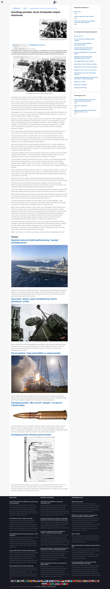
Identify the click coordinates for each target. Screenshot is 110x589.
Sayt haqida (38, 586)
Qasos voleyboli (76, 533)
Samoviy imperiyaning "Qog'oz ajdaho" (84, 16)
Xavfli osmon (77, 11)
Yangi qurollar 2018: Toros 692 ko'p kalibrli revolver (22, 550)
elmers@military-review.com (37, 45)
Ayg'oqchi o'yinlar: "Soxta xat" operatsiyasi (85, 70)
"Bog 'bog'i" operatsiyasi (80, 105)
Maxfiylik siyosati (51, 586)
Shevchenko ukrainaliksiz (80, 84)
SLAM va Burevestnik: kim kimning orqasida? (85, 67)
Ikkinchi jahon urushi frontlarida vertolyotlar (85, 64)
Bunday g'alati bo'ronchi (80, 87)
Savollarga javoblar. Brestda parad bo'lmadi (31, 435)
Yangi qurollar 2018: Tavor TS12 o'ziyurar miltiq (21, 566)
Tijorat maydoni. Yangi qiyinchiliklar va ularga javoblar (36, 353)
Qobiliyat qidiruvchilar (77, 501)
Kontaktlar (44, 586)
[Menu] (2, 2)
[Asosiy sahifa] (55, 2)
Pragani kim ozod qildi (80, 81)
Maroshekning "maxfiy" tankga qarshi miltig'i (20, 518)
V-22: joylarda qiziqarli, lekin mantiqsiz (84, 61)
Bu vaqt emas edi (78, 36)
